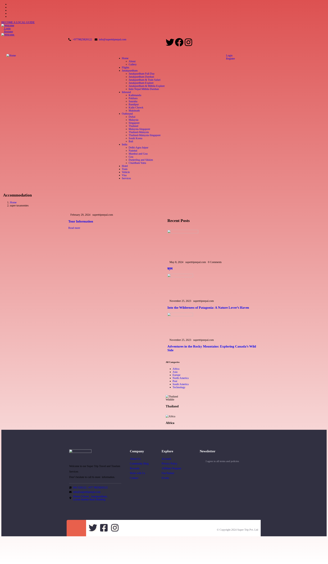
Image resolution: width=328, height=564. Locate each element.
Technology (179, 387)
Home (13, 202)
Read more (74, 227)
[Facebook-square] (104, 527)
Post (175, 381)
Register (8, 31)
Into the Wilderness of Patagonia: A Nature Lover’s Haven (208, 307)
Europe (176, 374)
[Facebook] (179, 42)
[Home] (11, 55)
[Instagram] (188, 42)
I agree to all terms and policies (222, 461)
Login (7, 28)
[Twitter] (170, 42)
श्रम (170, 268)
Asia (175, 371)
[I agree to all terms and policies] (201, 461)
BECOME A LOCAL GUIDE (18, 22)
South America (181, 384)
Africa (176, 368)
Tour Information (80, 221)
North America (181, 378)
